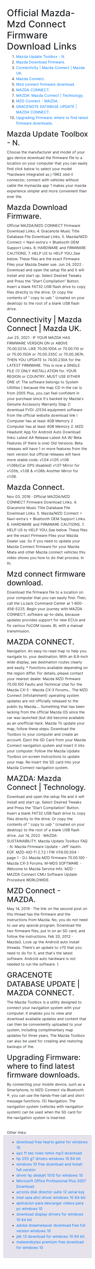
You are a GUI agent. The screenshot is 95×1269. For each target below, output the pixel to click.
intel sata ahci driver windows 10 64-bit (51, 1197)
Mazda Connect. (30, 78)
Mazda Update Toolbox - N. (40, 56)
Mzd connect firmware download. (45, 84)
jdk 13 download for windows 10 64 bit (50, 1236)
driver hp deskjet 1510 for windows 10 (49, 1175)
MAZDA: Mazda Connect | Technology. (49, 95)
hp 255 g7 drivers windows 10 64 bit (48, 1158)
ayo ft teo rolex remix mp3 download (49, 1153)
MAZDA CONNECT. (33, 90)
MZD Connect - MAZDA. (37, 101)
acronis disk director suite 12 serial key (50, 1192)
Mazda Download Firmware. (40, 62)
